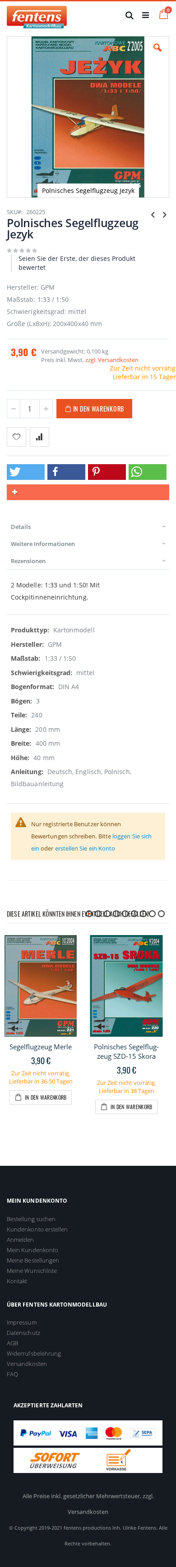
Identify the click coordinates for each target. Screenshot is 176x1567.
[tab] (88, 526)
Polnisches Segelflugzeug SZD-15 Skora (126, 1051)
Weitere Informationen (43, 544)
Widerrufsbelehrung (34, 1353)
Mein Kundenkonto (32, 1250)
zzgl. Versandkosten (112, 360)
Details (21, 527)
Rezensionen (28, 561)
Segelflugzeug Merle (40, 1046)
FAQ (12, 1374)
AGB (12, 1343)
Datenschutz (23, 1333)
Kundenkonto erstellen (37, 1229)
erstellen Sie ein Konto (85, 848)
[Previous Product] (153, 214)
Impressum (22, 1322)
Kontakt (17, 1281)
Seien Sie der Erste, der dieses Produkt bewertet (77, 263)
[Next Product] (164, 214)
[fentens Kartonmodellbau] (37, 15)
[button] (157, 54)
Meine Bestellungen (33, 1260)
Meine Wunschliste (32, 1271)
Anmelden (20, 1240)
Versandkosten (27, 1364)
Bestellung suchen (31, 1219)
